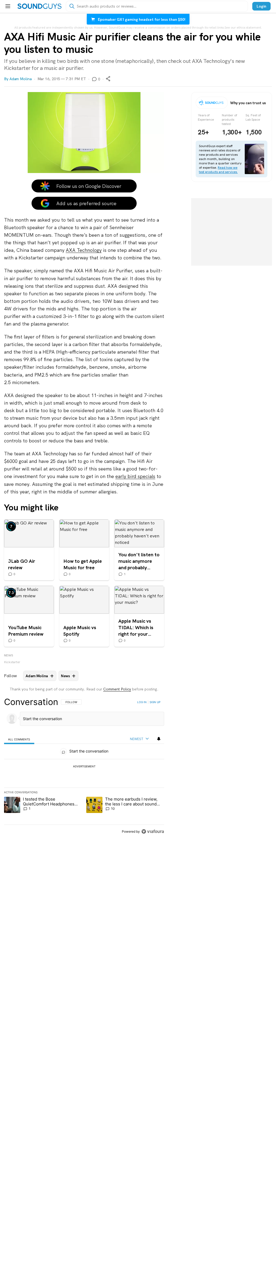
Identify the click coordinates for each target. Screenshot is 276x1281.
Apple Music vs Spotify (84, 616)
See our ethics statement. (243, 27)
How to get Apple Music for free (84, 549)
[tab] (19, 739)
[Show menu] (7, 6)
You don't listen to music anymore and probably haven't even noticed (139, 549)
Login (261, 6)
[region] (84, 766)
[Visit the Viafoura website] (152, 831)
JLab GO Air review (29, 549)
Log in (142, 702)
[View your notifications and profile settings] (158, 738)
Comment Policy (117, 689)
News (8, 655)
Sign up (155, 702)
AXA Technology (84, 250)
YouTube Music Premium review (29, 616)
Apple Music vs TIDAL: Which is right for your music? (139, 616)
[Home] (39, 6)
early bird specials (135, 476)
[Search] (72, 6)
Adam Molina (20, 78)
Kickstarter (12, 662)
